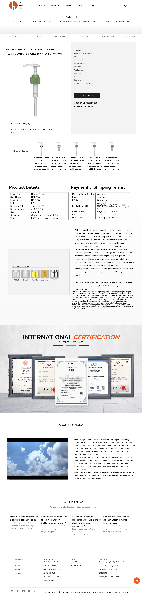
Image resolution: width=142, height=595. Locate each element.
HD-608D (41, 129)
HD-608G (14, 132)
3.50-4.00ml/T (47, 21)
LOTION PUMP (34, 21)
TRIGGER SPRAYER (12, 36)
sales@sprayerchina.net (109, 577)
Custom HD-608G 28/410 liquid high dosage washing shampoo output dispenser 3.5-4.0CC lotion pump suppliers (119, 592)
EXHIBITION (76, 566)
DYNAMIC (75, 562)
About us (19, 562)
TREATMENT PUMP (106, 36)
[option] (41, 155)
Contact (18, 573)
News (81, 5)
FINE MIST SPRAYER (59, 36)
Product (68, 5)
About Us (55, 5)
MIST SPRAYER (35, 36)
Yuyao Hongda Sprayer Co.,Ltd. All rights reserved (87, 592)
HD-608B (23, 129)
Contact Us (95, 5)
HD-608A (14, 129)
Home (42, 5)
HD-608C (32, 129)
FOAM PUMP (130, 36)
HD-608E (50, 129)
